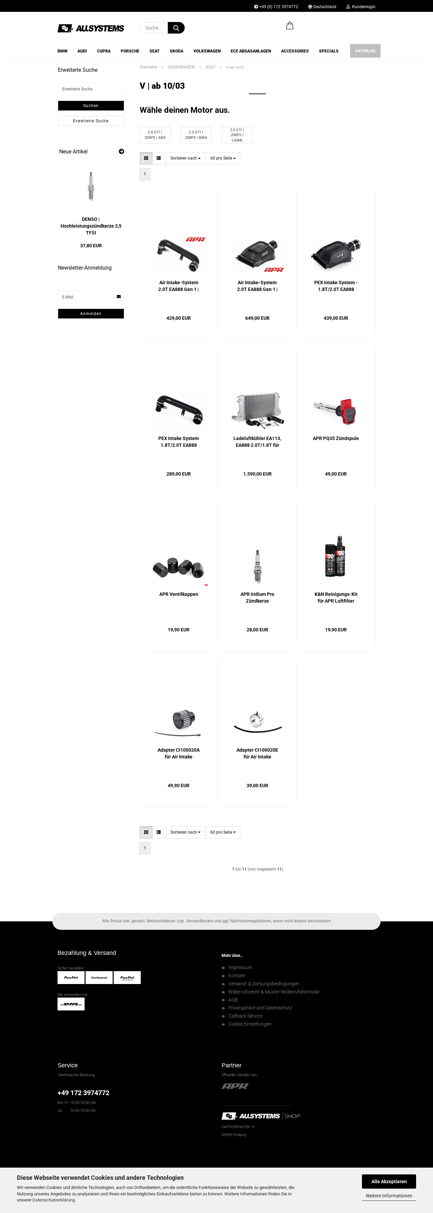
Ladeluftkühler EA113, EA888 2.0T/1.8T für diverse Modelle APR (257, 442)
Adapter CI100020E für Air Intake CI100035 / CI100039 (257, 753)
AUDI (82, 51)
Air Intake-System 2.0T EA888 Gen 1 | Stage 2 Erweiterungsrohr (178, 286)
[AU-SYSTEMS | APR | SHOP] (94, 28)
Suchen (91, 105)
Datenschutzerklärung (53, 1199)
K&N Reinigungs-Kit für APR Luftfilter (336, 597)
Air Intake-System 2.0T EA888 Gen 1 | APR (257, 286)
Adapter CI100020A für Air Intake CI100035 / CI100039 (178, 753)
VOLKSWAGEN (207, 51)
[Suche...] (176, 28)
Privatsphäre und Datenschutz (260, 1007)
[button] (289, 26)
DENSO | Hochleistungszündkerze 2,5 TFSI (91, 225)
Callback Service (245, 1016)
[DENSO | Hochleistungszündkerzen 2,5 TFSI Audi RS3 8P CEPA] (91, 186)
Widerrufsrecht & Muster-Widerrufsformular (274, 992)
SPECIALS (329, 51)
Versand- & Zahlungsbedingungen (263, 983)
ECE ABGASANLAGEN (251, 51)
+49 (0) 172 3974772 (278, 6)
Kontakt (236, 975)
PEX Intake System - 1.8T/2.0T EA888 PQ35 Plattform (336, 286)
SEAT (155, 51)
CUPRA (104, 51)
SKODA (176, 51)
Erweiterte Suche (91, 121)
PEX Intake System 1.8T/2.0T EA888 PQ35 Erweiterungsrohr (178, 442)
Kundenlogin (362, 6)
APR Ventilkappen (178, 594)
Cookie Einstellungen (250, 1024)
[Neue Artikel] (121, 152)
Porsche (130, 51)
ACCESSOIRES (295, 51)
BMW (62, 51)
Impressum (240, 967)
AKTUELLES (365, 51)
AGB (233, 1000)
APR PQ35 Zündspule (336, 438)
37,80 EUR (91, 245)
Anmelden (90, 313)
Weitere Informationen (389, 1195)
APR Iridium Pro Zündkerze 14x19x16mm (257, 597)
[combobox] (185, 158)
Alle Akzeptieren (389, 1181)
